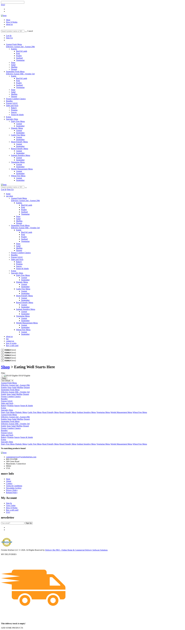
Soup (18, 216)
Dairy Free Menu (23, 275)
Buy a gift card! (12, 345)
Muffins (19, 221)
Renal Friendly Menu (24, 302)
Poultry (24, 210)
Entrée (18, 230)
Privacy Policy (12, 490)
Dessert (19, 223)
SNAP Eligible (24, 376)
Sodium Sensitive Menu (25, 309)
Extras (8, 117)
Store (8, 479)
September (25, 280)
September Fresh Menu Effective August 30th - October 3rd (20, 72)
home (8, 194)
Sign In (9, 503)
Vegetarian (25, 214)
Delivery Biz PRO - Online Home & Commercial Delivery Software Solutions (76, 550)
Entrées (19, 203)
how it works (11, 343)
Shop (8, 20)
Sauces (19, 266)
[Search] (26, 31)
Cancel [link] (30, 31)
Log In (8, 35)
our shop (9, 196)
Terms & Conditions (14, 486)
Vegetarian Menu (23, 316)
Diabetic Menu (22, 282)
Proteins (19, 264)
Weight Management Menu (27, 323)
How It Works (11, 22)
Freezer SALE (12, 103)
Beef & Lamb (26, 205)
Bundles (9, 101)
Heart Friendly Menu (24, 296)
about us (9, 24)
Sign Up (9, 38)
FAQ (3, 5)
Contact (9, 483)
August (24, 277)
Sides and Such (12, 105)
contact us (10, 341)
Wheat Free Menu (23, 330)
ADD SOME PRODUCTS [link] (12, 628)
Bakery (19, 262)
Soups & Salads (22, 268)
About (8, 481)
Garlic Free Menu (23, 289)
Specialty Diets (12, 119)
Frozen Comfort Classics (16, 99)
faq (7, 339)
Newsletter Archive (13, 488)
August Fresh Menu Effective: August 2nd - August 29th (20, 45)
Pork (23, 207)
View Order (10, 505)
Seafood (24, 212)
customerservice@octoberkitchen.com (21, 457)
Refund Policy (11, 492)
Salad (18, 219)
